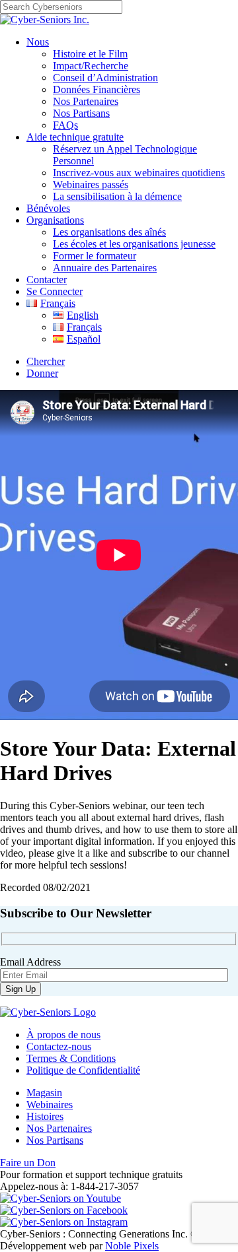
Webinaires (49, 1104)
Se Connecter (54, 291)
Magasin (44, 1092)
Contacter (46, 279)
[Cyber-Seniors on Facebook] (64, 1210)
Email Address (30, 962)
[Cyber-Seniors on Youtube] (60, 1198)
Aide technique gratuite (75, 137)
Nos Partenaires (85, 101)
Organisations (55, 220)
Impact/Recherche (90, 65)
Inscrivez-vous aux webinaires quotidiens (139, 172)
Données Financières (96, 89)
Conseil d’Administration (105, 77)
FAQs (65, 125)
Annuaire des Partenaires (105, 267)
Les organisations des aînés (109, 232)
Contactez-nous (58, 1046)
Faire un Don (28, 1162)
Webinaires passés (90, 184)
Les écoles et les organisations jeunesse (134, 243)
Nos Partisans (81, 113)
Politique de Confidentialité (83, 1070)
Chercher (45, 361)
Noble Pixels (132, 1245)
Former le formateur (94, 255)
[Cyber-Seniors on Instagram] (64, 1222)
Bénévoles (48, 208)
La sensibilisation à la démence (117, 196)
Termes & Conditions (71, 1058)
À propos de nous (63, 1034)
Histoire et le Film (90, 53)
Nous (37, 42)
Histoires (44, 1116)
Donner (42, 373)
